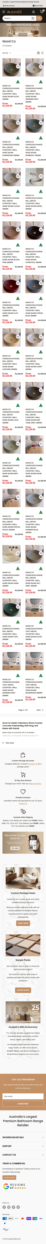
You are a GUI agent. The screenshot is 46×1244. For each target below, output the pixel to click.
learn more (23, 990)
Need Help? (39, 6)
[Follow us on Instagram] (9, 1207)
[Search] (39, 18)
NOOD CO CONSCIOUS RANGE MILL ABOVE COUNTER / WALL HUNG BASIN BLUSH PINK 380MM (11, 255)
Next (38, 710)
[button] (41, 11)
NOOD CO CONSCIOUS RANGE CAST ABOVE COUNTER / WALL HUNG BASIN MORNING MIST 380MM (10, 687)
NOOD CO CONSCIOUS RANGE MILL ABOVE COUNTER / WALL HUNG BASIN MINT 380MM (10, 469)
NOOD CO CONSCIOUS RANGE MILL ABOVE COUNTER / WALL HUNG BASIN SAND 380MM (10, 579)
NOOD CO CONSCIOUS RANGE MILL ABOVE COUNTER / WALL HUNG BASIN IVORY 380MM (34, 362)
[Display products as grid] (38, 53)
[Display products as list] (42, 53)
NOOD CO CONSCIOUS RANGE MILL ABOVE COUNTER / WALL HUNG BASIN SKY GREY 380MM (34, 579)
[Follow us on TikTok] (18, 1207)
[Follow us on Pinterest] (13, 1207)
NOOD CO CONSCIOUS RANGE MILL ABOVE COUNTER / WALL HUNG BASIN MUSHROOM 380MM (10, 148)
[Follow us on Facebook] (4, 1207)
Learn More (9, 1178)
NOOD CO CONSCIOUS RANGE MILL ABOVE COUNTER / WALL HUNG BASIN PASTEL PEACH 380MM (11, 523)
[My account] (33, 11)
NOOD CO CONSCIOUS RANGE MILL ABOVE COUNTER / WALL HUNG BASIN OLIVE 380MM (10, 92)
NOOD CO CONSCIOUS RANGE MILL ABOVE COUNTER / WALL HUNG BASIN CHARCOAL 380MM (34, 255)
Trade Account (9, 6)
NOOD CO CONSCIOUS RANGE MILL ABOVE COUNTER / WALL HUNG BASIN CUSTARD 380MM (10, 362)
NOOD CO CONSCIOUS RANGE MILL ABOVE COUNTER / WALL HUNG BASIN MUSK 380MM (34, 469)
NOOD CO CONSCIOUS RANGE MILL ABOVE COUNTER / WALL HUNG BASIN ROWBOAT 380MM (34, 148)
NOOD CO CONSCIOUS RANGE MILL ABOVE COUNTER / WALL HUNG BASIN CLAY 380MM (10, 309)
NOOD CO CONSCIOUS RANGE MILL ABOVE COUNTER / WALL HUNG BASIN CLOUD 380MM (11, 202)
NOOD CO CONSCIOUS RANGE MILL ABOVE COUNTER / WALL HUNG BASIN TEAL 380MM (10, 632)
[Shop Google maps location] (14, 1184)
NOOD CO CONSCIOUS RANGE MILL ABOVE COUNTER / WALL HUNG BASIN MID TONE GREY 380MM (34, 416)
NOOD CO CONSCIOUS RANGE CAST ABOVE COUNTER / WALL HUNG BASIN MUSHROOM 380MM (34, 686)
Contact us (32, 764)
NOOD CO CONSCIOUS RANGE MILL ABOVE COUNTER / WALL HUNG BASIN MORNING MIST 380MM (34, 94)
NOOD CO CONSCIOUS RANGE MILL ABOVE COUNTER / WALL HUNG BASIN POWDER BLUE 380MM (34, 524)
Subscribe (23, 1104)
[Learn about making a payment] (23, 1225)
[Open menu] (3, 12)
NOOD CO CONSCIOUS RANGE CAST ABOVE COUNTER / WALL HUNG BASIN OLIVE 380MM (34, 632)
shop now (23, 923)
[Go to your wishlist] (37, 11)
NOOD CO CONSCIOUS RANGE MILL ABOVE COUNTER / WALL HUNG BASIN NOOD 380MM (34, 202)
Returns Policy (35, 784)
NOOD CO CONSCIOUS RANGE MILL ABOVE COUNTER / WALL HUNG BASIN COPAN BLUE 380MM (34, 309)
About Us (23, 803)
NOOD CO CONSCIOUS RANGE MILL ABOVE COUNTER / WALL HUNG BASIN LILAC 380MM (10, 416)
